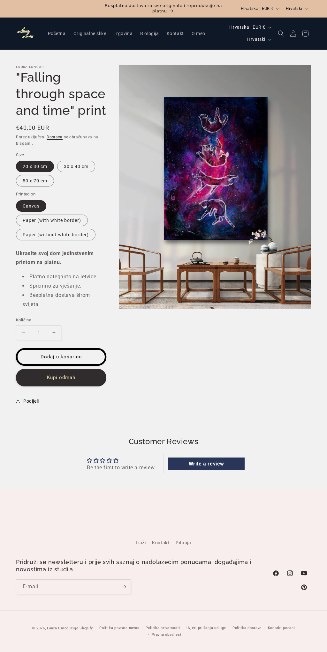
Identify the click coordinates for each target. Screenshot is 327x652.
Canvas (31, 206)
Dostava (55, 137)
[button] (281, 33)
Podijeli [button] (31, 401)
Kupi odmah (61, 377)
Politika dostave (247, 628)
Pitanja (183, 542)
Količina (23, 320)
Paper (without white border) (56, 234)
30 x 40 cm (76, 166)
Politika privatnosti (163, 628)
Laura (52, 628)
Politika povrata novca (119, 628)
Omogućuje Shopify (75, 628)
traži (141, 542)
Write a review (206, 464)
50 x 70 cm (35, 180)
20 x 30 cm (35, 166)
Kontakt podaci (281, 628)
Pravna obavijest (166, 635)
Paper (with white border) (52, 220)
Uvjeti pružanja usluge (206, 628)
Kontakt (160, 542)
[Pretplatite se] (124, 586)
